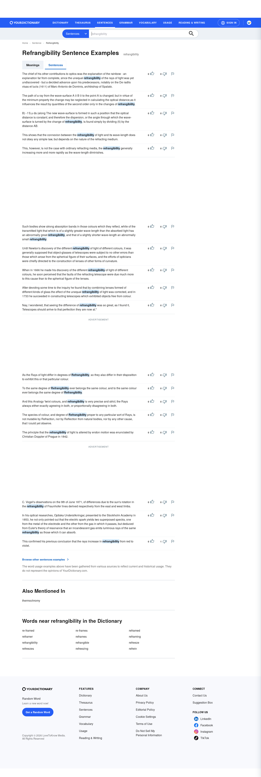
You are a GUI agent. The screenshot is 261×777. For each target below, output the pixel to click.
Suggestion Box (203, 702)
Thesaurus (86, 702)
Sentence (36, 42)
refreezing (82, 648)
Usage (83, 731)
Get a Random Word (38, 712)
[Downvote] (164, 74)
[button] (229, 22)
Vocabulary (86, 724)
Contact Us (200, 695)
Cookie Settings (146, 717)
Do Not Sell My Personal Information (149, 733)
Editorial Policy (145, 709)
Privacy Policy (145, 702)
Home (25, 42)
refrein (133, 648)
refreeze (134, 642)
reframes (81, 636)
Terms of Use (144, 724)
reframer (27, 636)
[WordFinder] (249, 22)
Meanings (32, 65)
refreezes (28, 648)
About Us (142, 695)
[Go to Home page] (25, 22)
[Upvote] (152, 74)
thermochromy (31, 600)
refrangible (82, 642)
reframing (135, 636)
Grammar (85, 717)
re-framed (28, 630)
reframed (134, 630)
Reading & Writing (90, 738)
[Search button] (193, 34)
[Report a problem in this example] (172, 74)
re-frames (82, 630)
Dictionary (85, 695)
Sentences (72, 34)
